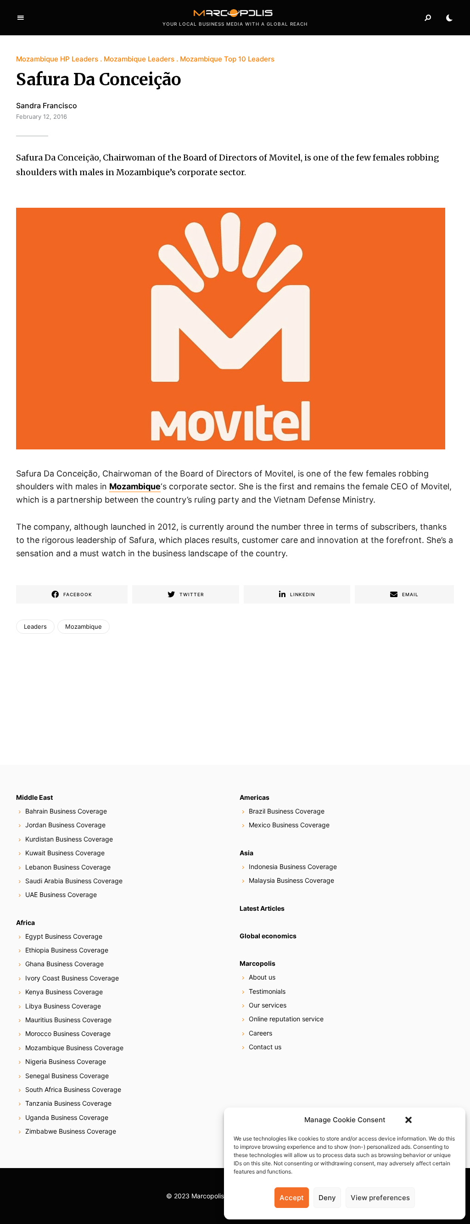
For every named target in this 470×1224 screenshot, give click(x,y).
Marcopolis (257, 963)
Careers (260, 1033)
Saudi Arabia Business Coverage (74, 881)
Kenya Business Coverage (64, 992)
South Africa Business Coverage (73, 1089)
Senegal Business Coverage (67, 1076)
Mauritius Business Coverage (68, 1020)
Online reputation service (286, 1019)
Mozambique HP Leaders (57, 59)
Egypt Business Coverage (63, 936)
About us (262, 977)
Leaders (35, 626)
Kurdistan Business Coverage (69, 839)
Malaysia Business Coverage (291, 880)
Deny (327, 1197)
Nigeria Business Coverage (65, 1061)
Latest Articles (262, 908)
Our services (267, 1005)
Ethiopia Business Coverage (66, 950)
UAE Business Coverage (61, 894)
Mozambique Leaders (139, 59)
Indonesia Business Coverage (293, 866)
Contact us (265, 1047)
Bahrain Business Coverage (66, 811)
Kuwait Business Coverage (65, 853)
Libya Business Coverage (63, 1006)
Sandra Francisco (46, 105)
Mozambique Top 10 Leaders (227, 59)
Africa (25, 922)
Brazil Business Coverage (287, 811)
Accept (292, 1197)
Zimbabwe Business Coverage (70, 1131)
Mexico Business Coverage (289, 825)
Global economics (268, 936)
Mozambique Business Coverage (74, 1048)
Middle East (34, 797)
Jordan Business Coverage (65, 825)
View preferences (380, 1197)
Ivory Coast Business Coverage (72, 978)
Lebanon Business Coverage (68, 867)
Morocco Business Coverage (68, 1033)
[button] (408, 1119)
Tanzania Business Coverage (68, 1103)
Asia (246, 853)
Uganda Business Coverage (66, 1117)
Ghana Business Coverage (64, 964)
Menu (20, 17)
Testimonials (267, 991)
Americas (254, 797)
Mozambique (83, 626)
